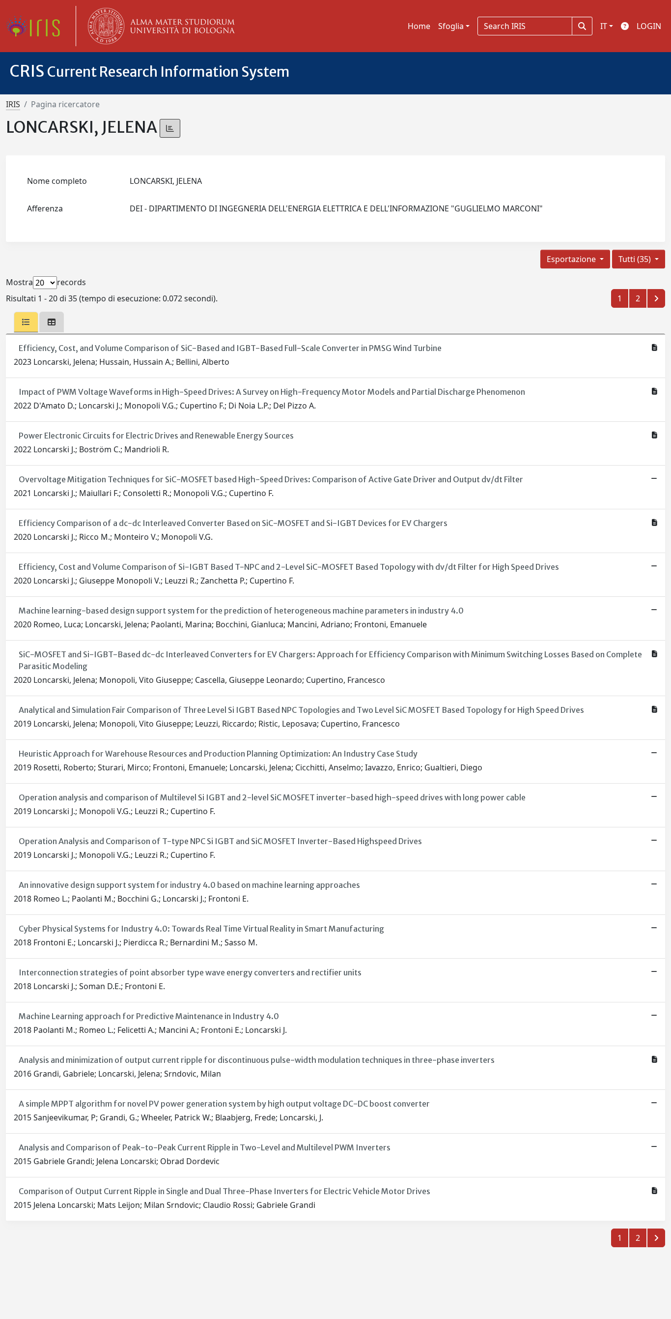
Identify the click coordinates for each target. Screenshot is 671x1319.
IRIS (13, 104)
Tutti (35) (635, 259)
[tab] (26, 322)
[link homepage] (37, 26)
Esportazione (572, 259)
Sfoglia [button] (451, 26)
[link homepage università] (159, 26)
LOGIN (649, 26)
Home (419, 26)
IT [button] (603, 26)
